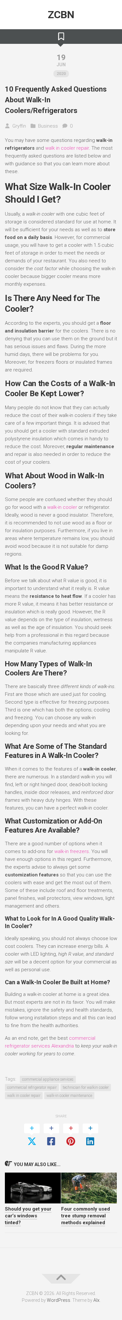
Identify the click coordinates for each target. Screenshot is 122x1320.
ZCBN (61, 14)
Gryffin (19, 126)
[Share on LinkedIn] (90, 1135)
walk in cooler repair (67, 148)
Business (48, 126)
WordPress (58, 1300)
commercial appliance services (48, 1079)
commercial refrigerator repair (32, 1087)
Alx (96, 1300)
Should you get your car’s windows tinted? (28, 1216)
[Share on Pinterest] (71, 1135)
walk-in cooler (62, 507)
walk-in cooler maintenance (69, 1095)
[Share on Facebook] (51, 1135)
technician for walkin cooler (86, 1087)
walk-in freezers (71, 851)
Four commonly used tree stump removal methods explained (85, 1216)
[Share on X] (32, 1135)
